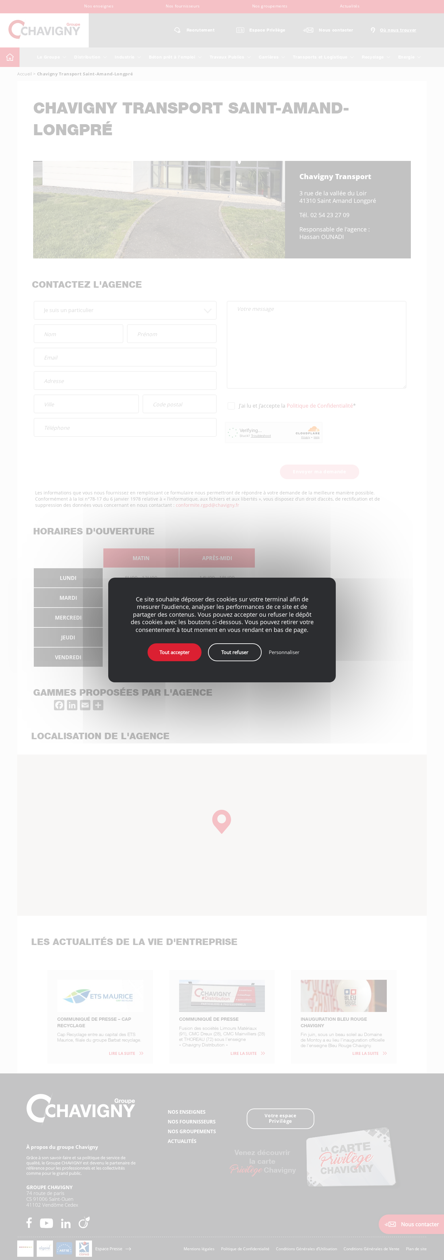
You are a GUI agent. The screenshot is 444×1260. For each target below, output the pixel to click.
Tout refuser (234, 652)
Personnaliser (284, 652)
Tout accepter (174, 652)
